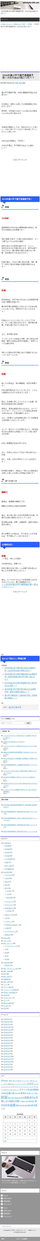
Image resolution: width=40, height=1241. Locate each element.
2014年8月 (6, 1067)
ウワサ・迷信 (7, 987)
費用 (26, 1105)
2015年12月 (7, 1027)
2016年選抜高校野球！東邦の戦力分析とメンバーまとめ (20, 831)
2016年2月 (6, 1022)
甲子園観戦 (8, 869)
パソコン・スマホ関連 (10, 990)
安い (36, 1093)
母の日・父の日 (9, 915)
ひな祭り (9, 891)
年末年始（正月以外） (11, 925)
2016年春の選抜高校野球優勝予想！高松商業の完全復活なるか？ (20, 806)
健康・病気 (6, 971)
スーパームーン (23, 1087)
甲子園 (15, 83)
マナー (5, 1000)
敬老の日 (7, 935)
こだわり (36, 1084)
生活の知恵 (6, 962)
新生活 (5, 938)
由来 (13, 1104)
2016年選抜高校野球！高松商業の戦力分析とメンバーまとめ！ (20, 812)
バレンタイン (9, 901)
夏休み (24, 1093)
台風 (13, 1093)
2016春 (7, 856)
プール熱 (3, 1089)
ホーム (6, 1195)
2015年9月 (6, 1032)
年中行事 (6, 872)
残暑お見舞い (15, 1101)
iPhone (4, 1080)
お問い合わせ (8, 1198)
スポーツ (6, 941)
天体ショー (31, 1093)
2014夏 (7, 846)
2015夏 (22, 83)
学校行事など (9, 908)
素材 (23, 1105)
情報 (12, 1097)
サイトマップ (8, 1204)
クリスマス (8, 875)
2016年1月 (6, 1024)
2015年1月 (6, 1054)
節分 (6, 885)
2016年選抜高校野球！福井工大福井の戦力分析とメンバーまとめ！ (20, 819)
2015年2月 (6, 1051)
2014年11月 (7, 1059)
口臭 (8, 1093)
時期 (26, 1097)
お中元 (30, 1084)
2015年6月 (6, 1040)
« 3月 (5, 1141)
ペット (5, 984)
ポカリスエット (14, 1089)
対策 (4, 1097)
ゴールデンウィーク (11, 946)
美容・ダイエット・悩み (10, 968)
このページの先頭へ (22, 1239)
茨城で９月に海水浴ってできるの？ (14, 742)
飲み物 (30, 1105)
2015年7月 (6, 1038)
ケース (15, 1087)
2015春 (7, 852)
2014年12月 (7, 1056)
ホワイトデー (9, 905)
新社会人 (7, 965)
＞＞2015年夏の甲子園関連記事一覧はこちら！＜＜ (20, 585)
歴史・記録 (8, 866)
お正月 (7, 878)
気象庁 (23, 1101)
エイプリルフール (10, 931)
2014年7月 (6, 1069)
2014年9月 (6, 1064)
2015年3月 (6, 1048)
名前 (16, 1093)
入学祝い (9, 911)
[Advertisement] (20, 50)
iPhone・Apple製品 (9, 992)
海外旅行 (31, 1101)
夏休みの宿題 (7, 1003)
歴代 (7, 1101)
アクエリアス (4, 1087)
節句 (6, 888)
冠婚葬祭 (6, 979)
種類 (17, 1105)
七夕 (8, 894)
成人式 (7, 881)
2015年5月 (6, 1043)
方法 (22, 1098)
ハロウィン (8, 921)
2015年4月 (6, 1046)
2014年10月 (7, 1061)
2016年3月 (6, 1019)
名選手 (7, 862)
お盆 (6, 918)
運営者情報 (7, 1201)
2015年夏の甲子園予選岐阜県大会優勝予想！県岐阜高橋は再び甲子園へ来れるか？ (21, 676)
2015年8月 (6, 1035)
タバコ (31, 1087)
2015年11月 (7, 1030)
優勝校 (36, 1089)
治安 (26, 1101)
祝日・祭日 (6, 976)
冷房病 (3, 1093)
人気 (27, 1089)
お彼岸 (7, 928)
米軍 (20, 1105)
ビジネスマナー (8, 998)
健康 (31, 1089)
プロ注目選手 (9, 859)
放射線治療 (17, 1097)
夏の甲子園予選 (15, 707)
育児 (4, 1008)
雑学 (4, 974)
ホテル (8, 1089)
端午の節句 (10, 897)
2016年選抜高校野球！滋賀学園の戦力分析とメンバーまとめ (20, 826)
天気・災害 (6, 982)
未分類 (5, 995)
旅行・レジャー (8, 943)
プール (36, 1087)
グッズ (10, 1087)
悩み (9, 1098)
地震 (19, 1093)
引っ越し (6, 1006)
